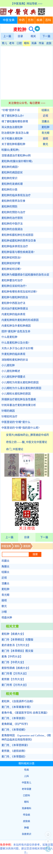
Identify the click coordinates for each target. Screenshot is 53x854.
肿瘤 (26, 827)
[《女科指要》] (19, 500)
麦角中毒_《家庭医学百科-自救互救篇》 (25, 712)
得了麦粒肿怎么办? (12, 115)
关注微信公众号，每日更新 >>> (26, 103)
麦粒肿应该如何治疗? (13, 286)
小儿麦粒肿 (8, 365)
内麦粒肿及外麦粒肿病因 (16, 325)
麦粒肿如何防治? (11, 257)
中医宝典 (9, 20)
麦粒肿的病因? (10, 167)
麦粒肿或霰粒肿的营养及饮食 (18, 240)
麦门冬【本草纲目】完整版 (17, 639)
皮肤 (49, 43)
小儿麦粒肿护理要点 (13, 376)
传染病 (26, 815)
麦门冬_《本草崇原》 (14, 718)
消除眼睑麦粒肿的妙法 (14, 359)
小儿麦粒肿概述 (10, 371)
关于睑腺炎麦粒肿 (12, 138)
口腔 (19, 43)
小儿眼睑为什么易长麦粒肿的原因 (21, 388)
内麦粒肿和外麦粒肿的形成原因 (20, 320)
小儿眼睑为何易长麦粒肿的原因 (20, 382)
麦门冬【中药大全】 (13, 662)
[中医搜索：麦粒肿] (30, 29)
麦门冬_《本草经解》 (14, 729)
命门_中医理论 (14, 449)
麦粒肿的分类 (9, 189)
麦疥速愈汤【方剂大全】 (16, 645)
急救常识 (26, 834)
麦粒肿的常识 (9, 178)
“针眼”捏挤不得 (10, 110)
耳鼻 (34, 43)
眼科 (26, 43)
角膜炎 (5, 566)
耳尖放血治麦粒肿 (12, 127)
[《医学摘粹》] (11, 475)
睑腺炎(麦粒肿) (10, 149)
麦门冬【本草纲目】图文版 (17, 650)
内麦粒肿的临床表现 (13, 314)
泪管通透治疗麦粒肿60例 (16, 155)
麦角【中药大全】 (12, 656)
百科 (48, 20)
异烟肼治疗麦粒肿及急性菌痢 (18, 399)
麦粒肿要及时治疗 (12, 280)
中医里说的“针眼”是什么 (15, 422)
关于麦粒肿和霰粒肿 (13, 144)
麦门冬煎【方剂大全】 (14, 685)
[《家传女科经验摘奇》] (42, 475)
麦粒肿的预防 (9, 206)
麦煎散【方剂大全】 (13, 679)
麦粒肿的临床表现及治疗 (16, 195)
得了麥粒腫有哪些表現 (14, 121)
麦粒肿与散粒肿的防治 (14, 297)
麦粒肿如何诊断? (11, 269)
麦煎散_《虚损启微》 (14, 750)
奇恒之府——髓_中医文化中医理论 (26, 442)
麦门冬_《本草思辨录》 (15, 745)
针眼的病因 (8, 410)
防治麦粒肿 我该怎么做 (15, 132)
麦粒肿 (45, 127)
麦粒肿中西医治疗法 (13, 303)
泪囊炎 (45, 121)
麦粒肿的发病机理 (12, 183)
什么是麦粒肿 (9, 337)
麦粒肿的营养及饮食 (13, 200)
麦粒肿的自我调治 (12, 229)
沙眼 (4, 611)
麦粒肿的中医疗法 (12, 223)
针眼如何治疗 (9, 416)
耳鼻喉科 (26, 808)
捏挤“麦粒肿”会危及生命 (15, 331)
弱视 (45, 138)
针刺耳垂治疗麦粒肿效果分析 (18, 405)
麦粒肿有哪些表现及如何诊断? (19, 291)
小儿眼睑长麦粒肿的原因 (16, 393)
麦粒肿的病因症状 (12, 172)
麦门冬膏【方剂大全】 (14, 673)
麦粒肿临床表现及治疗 (14, 246)
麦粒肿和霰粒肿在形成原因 (17, 234)
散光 (45, 144)
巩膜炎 (5, 560)
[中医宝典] (22, 14)
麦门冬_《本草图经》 (14, 756)
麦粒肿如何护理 (10, 263)
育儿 (4, 43)
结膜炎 (45, 110)
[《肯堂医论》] (34, 500)
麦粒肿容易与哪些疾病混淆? (17, 252)
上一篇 (7, 36)
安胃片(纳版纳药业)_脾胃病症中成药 (27, 435)
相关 (33, 36)
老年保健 (26, 789)
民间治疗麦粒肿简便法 (14, 308)
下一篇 (46, 36)
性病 (26, 769)
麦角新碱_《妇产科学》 (15, 724)
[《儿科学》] (27, 475)
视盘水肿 (6, 617)
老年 (11, 43)
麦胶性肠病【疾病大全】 (16, 668)
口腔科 (26, 795)
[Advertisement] (26, 72)
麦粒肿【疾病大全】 (13, 633)
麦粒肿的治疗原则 (12, 218)
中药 (22, 20)
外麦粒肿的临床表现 (13, 354)
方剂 (31, 20)
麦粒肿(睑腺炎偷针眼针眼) (16, 161)
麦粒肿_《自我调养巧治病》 (18, 701)
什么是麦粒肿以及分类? (15, 342)
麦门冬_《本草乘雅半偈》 (16, 707)
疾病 (39, 20)
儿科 (26, 776)
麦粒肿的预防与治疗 (13, 212)
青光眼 (45, 132)
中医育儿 (26, 782)
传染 (41, 43)
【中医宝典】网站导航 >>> (26, 3)
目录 (20, 36)
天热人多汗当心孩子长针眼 (17, 348)
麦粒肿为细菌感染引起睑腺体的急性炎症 (25, 274)
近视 (45, 115)
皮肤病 (26, 821)
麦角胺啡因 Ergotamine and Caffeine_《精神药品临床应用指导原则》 (26, 737)
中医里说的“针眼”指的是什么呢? (20, 427)
